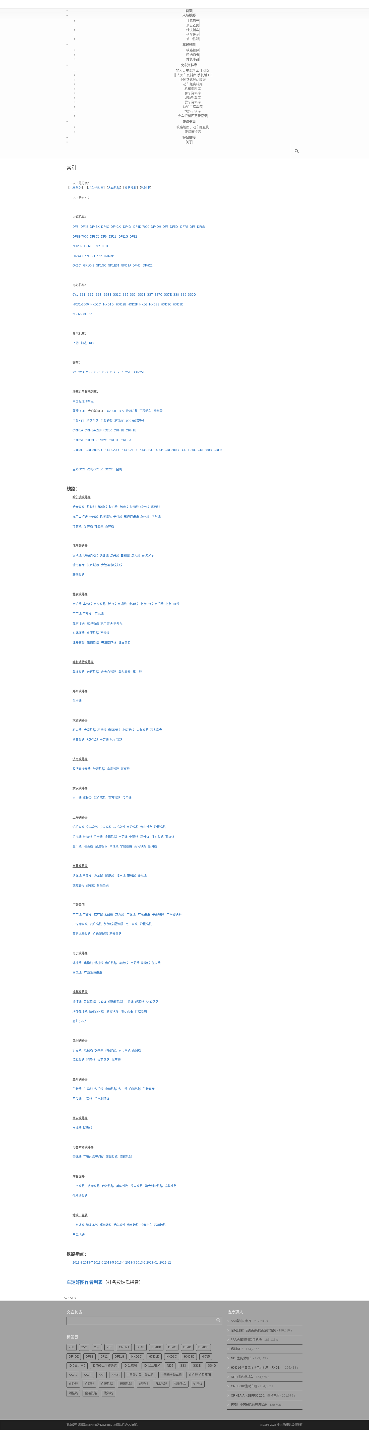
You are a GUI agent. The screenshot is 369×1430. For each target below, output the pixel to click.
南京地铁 (133, 1225)
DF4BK (95, 227)
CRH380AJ (109, 450)
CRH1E (131, 430)
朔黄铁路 (79, 740)
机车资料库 (192, 89)
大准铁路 (92, 740)
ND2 (76, 246)
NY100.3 (102, 246)
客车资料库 (192, 93)
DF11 (112, 236)
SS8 (176, 294)
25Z (120, 372)
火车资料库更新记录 (192, 116)
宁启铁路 (126, 846)
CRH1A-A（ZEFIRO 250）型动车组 (255, 1395)
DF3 (75, 227)
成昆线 (88, 1050)
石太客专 (156, 730)
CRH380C (189, 450)
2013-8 (77, 1262)
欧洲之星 (132, 411)
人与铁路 (189, 15)
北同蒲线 (128, 730)
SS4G (212, 1365)
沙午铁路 (116, 740)
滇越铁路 (79, 1060)
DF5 (165, 227)
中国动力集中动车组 (140, 1375)
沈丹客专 (79, 565)
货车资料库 (192, 102)
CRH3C (78, 450)
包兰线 (98, 1089)
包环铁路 (93, 672)
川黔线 (129, 1002)
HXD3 (143, 304)
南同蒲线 (114, 730)
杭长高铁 (119, 827)
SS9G (192, 294)
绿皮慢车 (192, 30)
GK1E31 (113, 265)
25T (128, 372)
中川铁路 (111, 1089)
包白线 (123, 1089)
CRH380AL (126, 450)
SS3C (117, 294)
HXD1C (95, 304)
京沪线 (77, 604)
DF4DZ (74, 1356)
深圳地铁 (92, 1225)
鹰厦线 (109, 875)
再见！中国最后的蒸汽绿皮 (249, 1405)
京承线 (133, 604)
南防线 (135, 963)
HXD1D (108, 304)
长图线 (134, 507)
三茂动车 (145, 411)
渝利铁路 (112, 1011)
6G (75, 314)
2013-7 (88, 1262)
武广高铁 (100, 798)
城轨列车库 (192, 98)
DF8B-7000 (80, 236)
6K (80, 314)
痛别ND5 (237, 1349)
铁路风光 (192, 21)
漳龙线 (98, 875)
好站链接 (189, 137)
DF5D (174, 227)
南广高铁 (132, 924)
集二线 (137, 672)
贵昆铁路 (90, 1002)
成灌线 (139, 1002)
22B (81, 372)
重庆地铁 (119, 1225)
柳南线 (123, 963)
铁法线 (91, 507)
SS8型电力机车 (241, 1321)
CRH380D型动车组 (244, 1386)
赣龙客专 (79, 885)
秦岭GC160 (95, 469)
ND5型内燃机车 (241, 1358)
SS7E (168, 294)
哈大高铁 (79, 507)
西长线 (104, 633)
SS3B (107, 294)
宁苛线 (104, 740)
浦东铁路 (158, 837)
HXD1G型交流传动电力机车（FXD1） (256, 1367)
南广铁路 (111, 963)
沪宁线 (98, 837)
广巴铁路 (141, 1011)
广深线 (131, 914)
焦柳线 (77, 701)
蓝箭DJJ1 (79, 411)
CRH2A (78, 440)
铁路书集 (189, 121)
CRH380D (205, 450)
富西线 (155, 507)
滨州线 (144, 516)
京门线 (159, 604)
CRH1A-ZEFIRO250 (98, 430)
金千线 (77, 846)
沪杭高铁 (79, 827)
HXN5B (109, 256)
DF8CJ (94, 236)
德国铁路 (137, 1186)
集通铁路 (79, 672)
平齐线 (117, 516)
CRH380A (93, 450)
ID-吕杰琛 (130, 1365)
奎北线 (77, 1157)
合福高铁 (103, 885)
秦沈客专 (148, 555)
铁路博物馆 (192, 131)
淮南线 (88, 846)
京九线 (99, 613)
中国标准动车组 (83, 401)
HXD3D (178, 304)
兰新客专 (149, 1089)
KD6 (92, 343)
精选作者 (192, 55)
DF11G (123, 236)
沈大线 (135, 555)
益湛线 (156, 963)
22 (74, 372)
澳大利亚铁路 (154, 1186)
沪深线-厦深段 (113, 924)
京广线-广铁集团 (200, 1375)
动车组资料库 (193, 84)
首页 (189, 11)
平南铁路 (158, 914)
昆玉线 (116, 1060)
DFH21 (148, 265)
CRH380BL (172, 450)
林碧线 (93, 516)
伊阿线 (156, 516)
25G (105, 372)
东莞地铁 (79, 1234)
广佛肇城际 (100, 934)
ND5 (91, 246)
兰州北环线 (101, 1099)
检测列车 (180, 1384)
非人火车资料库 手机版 (193, 70)
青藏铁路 (126, 1157)
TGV (121, 411)
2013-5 (109, 1262)
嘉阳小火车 (80, 1021)
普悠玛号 (138, 421)
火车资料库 (189, 65)
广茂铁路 (144, 914)
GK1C (77, 265)
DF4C (105, 227)
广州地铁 (79, 1225)
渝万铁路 (127, 1011)
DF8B (201, 227)
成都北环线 (80, 1011)
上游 (76, 343)
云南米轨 (124, 1050)
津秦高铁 (79, 643)
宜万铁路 (114, 798)
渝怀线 (77, 1002)
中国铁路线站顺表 (193, 79)
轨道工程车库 (193, 107)
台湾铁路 (108, 1186)
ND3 (83, 246)
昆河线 (90, 1060)
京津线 (111, 604)
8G (85, 314)
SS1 (82, 294)
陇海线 (87, 1128)
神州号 (158, 411)
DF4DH (156, 227)
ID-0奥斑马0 (77, 1365)
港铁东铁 (92, 421)
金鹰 (119, 469)
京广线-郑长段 (82, 798)
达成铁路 (152, 1002)
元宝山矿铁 (80, 516)
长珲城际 (106, 516)
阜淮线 (113, 846)
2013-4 (120, 1262)
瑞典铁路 (170, 1186)
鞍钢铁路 (79, 575)
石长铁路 (115, 934)
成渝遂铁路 (115, 1002)
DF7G (184, 227)
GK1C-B (88, 265)
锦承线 (77, 555)
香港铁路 (94, 1186)
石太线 (77, 730)
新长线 (144, 837)
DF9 (104, 236)
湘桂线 (77, 963)
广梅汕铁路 (173, 914)
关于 (189, 142)
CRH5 (218, 450)
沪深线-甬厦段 (82, 875)
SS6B (142, 294)
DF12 (133, 236)
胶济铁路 (99, 769)
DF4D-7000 (141, 227)
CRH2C (101, 440)
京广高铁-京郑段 (111, 623)
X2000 (111, 411)
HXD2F (133, 304)
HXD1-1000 (81, 304)
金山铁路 (146, 827)
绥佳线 (144, 507)
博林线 (77, 526)
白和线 (125, 555)
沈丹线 (114, 555)
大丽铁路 (103, 1060)
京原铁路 (100, 604)
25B (89, 372)
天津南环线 (108, 643)
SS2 (90, 294)
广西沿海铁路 (93, 972)
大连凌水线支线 (111, 565)
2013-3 (130, 1262)
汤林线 (109, 526)
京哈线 (123, 507)
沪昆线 (77, 837)
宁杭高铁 (92, 827)
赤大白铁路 (108, 672)
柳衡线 (145, 963)
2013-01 (152, 1262)
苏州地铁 (160, 1225)
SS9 (183, 294)
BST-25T (139, 372)
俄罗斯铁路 (80, 1196)
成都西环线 (96, 1011)
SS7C (158, 294)
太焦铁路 (143, 730)
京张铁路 (93, 633)
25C (97, 372)
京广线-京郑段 (82, 613)
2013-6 (98, 1262)
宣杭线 (169, 837)
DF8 (193, 227)
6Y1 (75, 294)
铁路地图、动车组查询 (192, 127)
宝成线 (101, 1002)
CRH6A (126, 440)
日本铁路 (79, 1186)
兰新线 (77, 1089)
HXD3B (154, 304)
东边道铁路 (131, 516)
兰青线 (87, 1099)
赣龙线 (142, 875)
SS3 (98, 294)
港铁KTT (78, 421)
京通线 (122, 604)
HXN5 (98, 256)
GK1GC (101, 265)
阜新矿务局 (90, 555)
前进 (84, 343)
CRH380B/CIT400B (149, 450)
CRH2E (114, 440)
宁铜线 (133, 837)
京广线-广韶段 (82, 914)
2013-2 (141, 1262)
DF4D (127, 227)
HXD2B (121, 304)
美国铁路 (122, 1186)
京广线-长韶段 (103, 914)
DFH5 (137, 265)
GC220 (109, 469)
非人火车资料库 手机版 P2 (192, 75)
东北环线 (79, 633)
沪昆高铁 (160, 827)
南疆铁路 (112, 1157)
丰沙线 (87, 604)
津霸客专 (124, 643)
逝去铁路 (192, 25)
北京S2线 (146, 604)
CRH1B (119, 430)
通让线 (104, 555)
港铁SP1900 (122, 421)
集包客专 (124, 672)
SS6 (133, 294)
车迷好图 (189, 45)
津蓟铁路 (93, 643)
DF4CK (116, 227)
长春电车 (146, 1225)
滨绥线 (102, 507)
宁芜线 (123, 837)
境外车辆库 (192, 111)
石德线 (101, 730)
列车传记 (192, 34)
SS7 (150, 294)
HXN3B (87, 256)
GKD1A (126, 265)
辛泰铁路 (113, 769)
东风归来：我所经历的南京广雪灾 (253, 1330)
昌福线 (90, 885)
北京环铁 (79, 623)
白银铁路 (135, 1089)
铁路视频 (192, 50)
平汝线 (77, 1099)
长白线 (113, 507)
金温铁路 (111, 837)
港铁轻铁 (107, 421)
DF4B (84, 227)
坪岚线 (125, 769)
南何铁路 (140, 846)
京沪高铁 (93, 623)
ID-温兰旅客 (152, 1365)
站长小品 (192, 59)
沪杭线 (87, 837)
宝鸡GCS (79, 469)
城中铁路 (192, 39)
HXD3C (166, 304)
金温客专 (101, 846)
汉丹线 (127, 798)
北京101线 (172, 604)
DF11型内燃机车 (242, 1377)
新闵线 (152, 846)
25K (112, 372)
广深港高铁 (80, 924)
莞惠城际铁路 (82, 934)
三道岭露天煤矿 (93, 1157)
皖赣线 (131, 875)
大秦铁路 (90, 730)
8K (91, 314)
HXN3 (77, 256)
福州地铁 (106, 1225)
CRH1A (78, 430)
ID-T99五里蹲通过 (104, 1365)
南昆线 (77, 972)
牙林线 (88, 526)
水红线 (98, 1050)
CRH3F (90, 440)
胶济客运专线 (82, 769)
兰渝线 (88, 1089)
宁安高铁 (106, 827)
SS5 (125, 294)
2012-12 (165, 1262)
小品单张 (76, 188)
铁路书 (145, 188)
